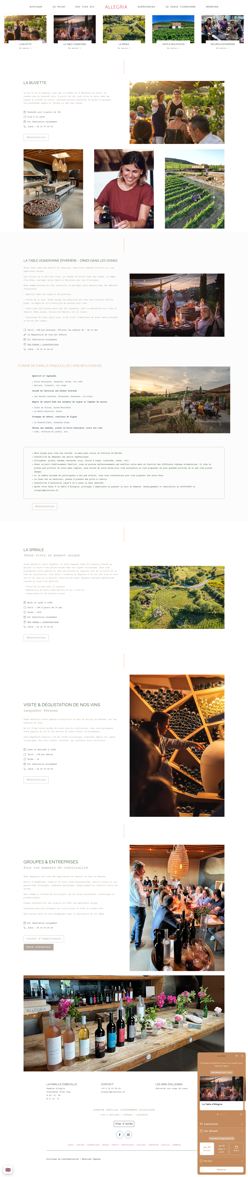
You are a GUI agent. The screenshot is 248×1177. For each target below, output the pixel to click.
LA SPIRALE (124, 44)
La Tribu (59, 6)
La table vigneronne (180, 6)
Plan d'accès (124, 1124)
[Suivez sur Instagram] (128, 1134)
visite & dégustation (173, 44)
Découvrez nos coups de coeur (172, 1088)
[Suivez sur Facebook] (119, 1134)
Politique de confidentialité (62, 1159)
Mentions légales (91, 1159)
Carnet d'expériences (44, 938)
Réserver (212, 6)
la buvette (25, 44)
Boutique (36, 6)
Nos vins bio (84, 6)
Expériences (146, 6)
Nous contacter (39, 947)
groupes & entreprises (222, 44)
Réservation (36, 137)
